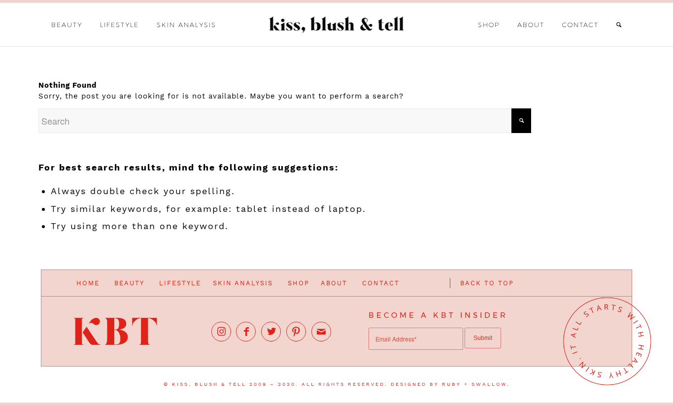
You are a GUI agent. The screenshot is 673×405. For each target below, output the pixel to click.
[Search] (619, 24)
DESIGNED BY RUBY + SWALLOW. (450, 384)
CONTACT (381, 283)
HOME (88, 283)
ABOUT (334, 283)
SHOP (298, 283)
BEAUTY (129, 283)
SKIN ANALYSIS (243, 283)
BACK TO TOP (487, 283)
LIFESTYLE (180, 283)
